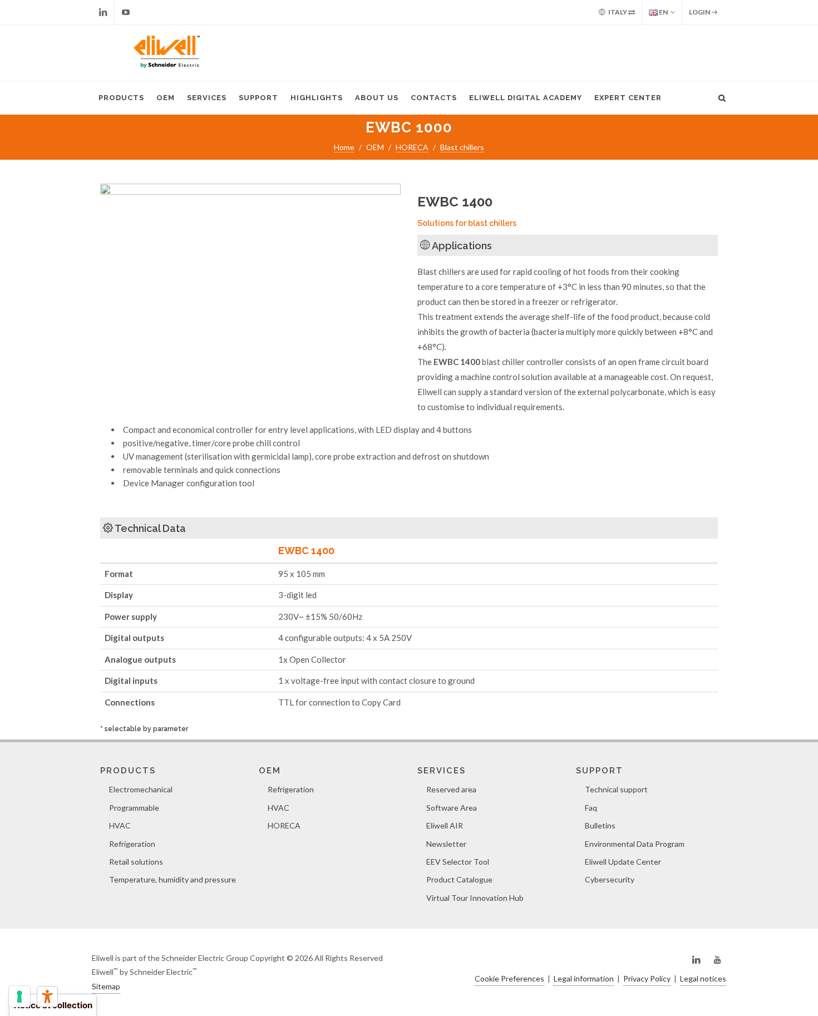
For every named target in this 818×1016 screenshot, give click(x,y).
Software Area (451, 807)
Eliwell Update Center (623, 861)
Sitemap (106, 986)
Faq (591, 807)
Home (344, 147)
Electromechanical (141, 789)
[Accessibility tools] (47, 996)
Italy (617, 12)
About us (376, 97)
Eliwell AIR (444, 825)
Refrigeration (132, 844)
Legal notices (703, 978)
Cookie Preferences (509, 978)
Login (700, 12)
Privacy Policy (647, 978)
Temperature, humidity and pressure (172, 879)
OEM (165, 97)
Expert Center (628, 97)
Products (121, 97)
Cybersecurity (609, 879)
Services (206, 97)
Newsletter (446, 844)
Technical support (616, 789)
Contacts (434, 97)
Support (258, 97)
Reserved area (451, 789)
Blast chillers (462, 147)
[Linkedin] (103, 12)
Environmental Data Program (634, 844)
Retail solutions (136, 861)
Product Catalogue (459, 879)
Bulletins (600, 825)
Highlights (316, 97)
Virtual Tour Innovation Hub (475, 897)
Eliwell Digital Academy (525, 97)
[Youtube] (126, 12)
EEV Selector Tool (457, 861)
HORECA (412, 147)
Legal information (584, 978)
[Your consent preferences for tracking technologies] (19, 996)
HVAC (120, 825)
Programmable (134, 807)
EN (663, 12)
